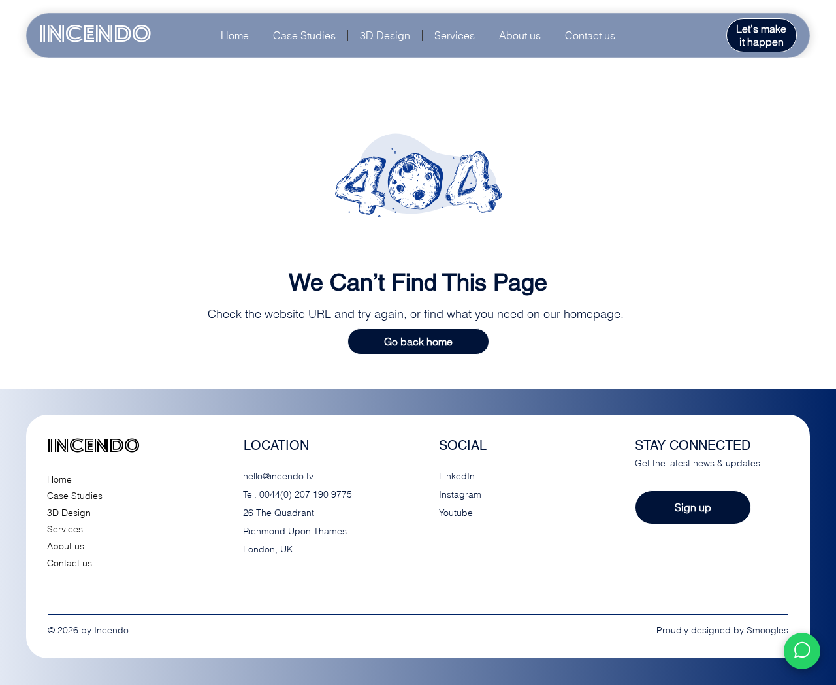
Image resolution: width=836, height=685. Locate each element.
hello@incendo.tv (278, 476)
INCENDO (95, 35)
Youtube (456, 512)
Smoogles (767, 630)
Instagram (460, 494)
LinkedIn (457, 476)
